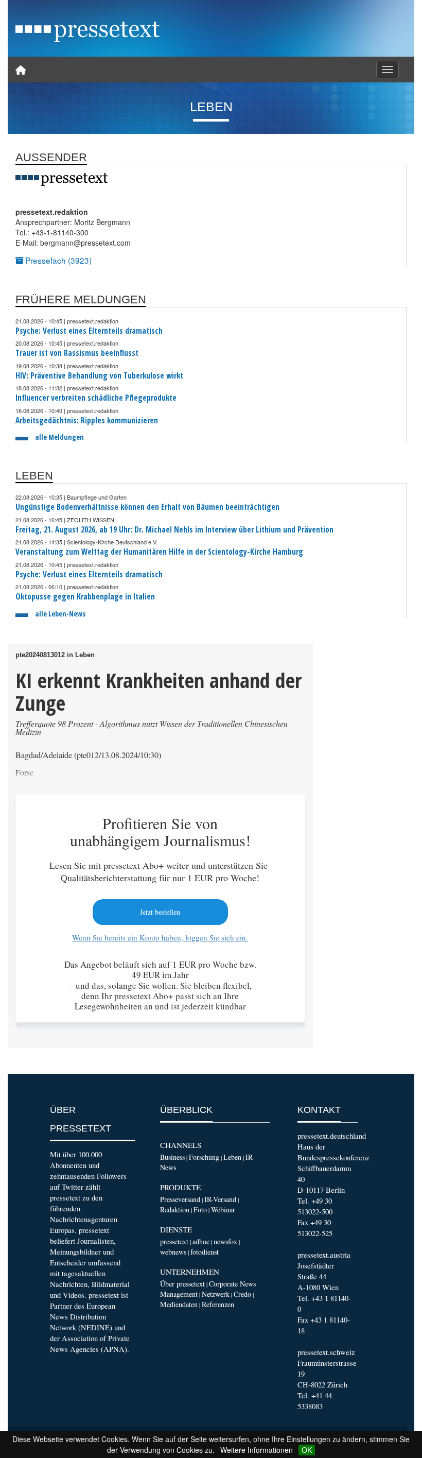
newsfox (225, 1241)
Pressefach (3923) (57, 260)
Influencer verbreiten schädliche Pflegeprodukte (96, 397)
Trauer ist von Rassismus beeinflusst (76, 353)
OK (307, 1450)
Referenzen (218, 1304)
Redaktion (174, 1209)
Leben (232, 1157)
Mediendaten (179, 1304)
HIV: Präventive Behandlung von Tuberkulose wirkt (99, 375)
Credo (242, 1294)
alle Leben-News (60, 614)
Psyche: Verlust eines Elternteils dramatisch (89, 330)
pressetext (174, 1241)
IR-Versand (220, 1199)
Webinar (223, 1209)
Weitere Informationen (256, 1450)
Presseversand (180, 1199)
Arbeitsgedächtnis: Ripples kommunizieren (86, 420)
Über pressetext (182, 1284)
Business (172, 1157)
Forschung (204, 1157)
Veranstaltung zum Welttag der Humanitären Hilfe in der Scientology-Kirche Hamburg (159, 551)
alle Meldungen (59, 437)
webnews (173, 1252)
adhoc (200, 1241)
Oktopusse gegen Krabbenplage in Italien (85, 596)
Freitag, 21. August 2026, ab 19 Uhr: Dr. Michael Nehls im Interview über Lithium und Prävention (174, 529)
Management (179, 1294)
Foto (200, 1209)
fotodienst (204, 1252)
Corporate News (232, 1284)
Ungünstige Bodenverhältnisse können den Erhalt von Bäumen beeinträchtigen (147, 507)
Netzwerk (216, 1294)
